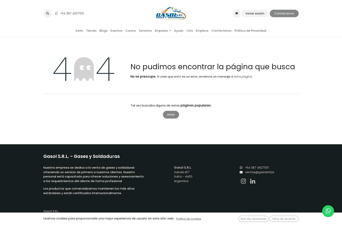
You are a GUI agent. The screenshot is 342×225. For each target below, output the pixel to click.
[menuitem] (79, 31)
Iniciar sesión (255, 13)
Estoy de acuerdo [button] (284, 219)
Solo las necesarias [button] (253, 219)
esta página (243, 76)
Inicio (171, 114)
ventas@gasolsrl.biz (259, 172)
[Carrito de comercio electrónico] (236, 13)
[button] (47, 13)
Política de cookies (188, 219)
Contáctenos (284, 13)
